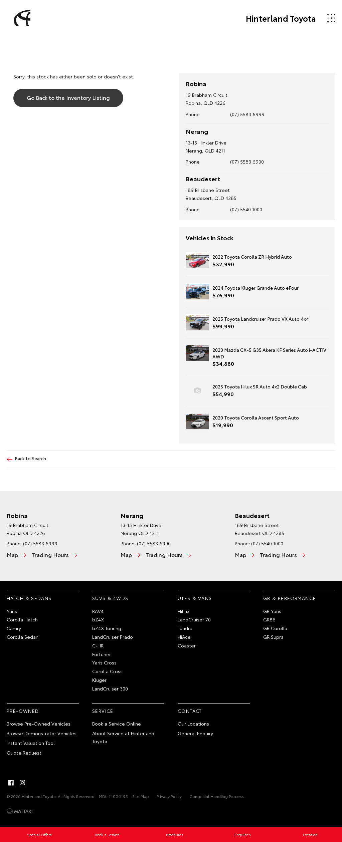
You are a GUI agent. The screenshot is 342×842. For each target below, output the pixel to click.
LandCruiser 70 (194, 619)
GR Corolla (275, 628)
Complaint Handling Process (216, 796)
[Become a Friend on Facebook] (11, 782)
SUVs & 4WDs (110, 598)
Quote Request (24, 752)
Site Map (140, 796)
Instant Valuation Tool (31, 743)
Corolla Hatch (22, 619)
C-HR (98, 645)
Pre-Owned (23, 711)
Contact (190, 711)
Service (103, 711)
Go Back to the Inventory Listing (68, 97)
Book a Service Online (116, 723)
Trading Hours (50, 554)
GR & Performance (289, 598)
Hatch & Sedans (29, 598)
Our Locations (193, 723)
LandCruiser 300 (110, 688)
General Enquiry (195, 733)
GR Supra (273, 636)
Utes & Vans (195, 598)
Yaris (12, 611)
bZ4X (98, 619)
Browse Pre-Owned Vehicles (38, 723)
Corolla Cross (107, 671)
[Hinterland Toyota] (21, 18)
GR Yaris (272, 611)
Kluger (99, 679)
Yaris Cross (104, 662)
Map (12, 554)
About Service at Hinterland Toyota (123, 737)
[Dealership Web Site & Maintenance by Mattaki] (20, 811)
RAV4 (98, 611)
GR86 (269, 619)
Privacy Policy (169, 796)
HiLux (183, 611)
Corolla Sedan (22, 636)
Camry (14, 628)
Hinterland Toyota (281, 18)
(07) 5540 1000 (246, 209)
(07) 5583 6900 (247, 161)
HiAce (184, 636)
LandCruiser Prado (112, 636)
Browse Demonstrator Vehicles (41, 733)
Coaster (187, 645)
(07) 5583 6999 (247, 114)
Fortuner (101, 654)
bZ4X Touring (106, 628)
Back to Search (30, 458)
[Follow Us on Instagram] (22, 782)
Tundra (185, 628)
